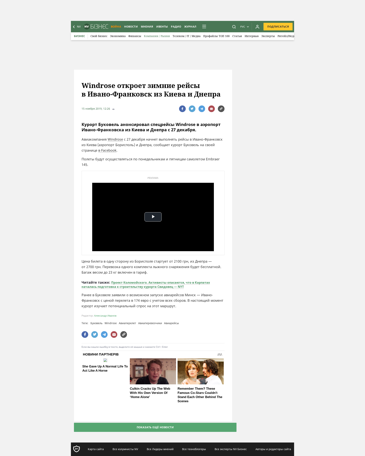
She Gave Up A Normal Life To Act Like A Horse (105, 368)
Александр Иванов (105, 315)
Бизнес (79, 36)
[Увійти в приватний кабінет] (257, 26)
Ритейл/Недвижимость (293, 36)
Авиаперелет (127, 323)
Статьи (237, 36)
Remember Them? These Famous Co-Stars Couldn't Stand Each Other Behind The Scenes (200, 395)
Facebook (109, 150)
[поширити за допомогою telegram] (201, 108)
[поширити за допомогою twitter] (192, 108)
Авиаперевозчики (150, 323)
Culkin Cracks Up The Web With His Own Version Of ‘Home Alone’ (150, 393)
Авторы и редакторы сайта (273, 449)
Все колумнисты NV (125, 449)
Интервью (252, 36)
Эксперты (268, 36)
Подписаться (278, 26)
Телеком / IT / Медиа (187, 36)
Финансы (134, 36)
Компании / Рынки (157, 36)
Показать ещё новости (155, 427)
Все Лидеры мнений (160, 449)
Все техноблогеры (194, 449)
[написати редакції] (211, 108)
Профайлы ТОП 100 (216, 36)
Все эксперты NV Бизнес (231, 449)
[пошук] (234, 27)
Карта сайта (96, 449)
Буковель (96, 323)
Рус (242, 26)
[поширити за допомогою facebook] (182, 108)
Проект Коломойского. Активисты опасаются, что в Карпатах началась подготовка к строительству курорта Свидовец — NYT (146, 284)
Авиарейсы (171, 323)
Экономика (118, 36)
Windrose (115, 139)
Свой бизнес (98, 36)
